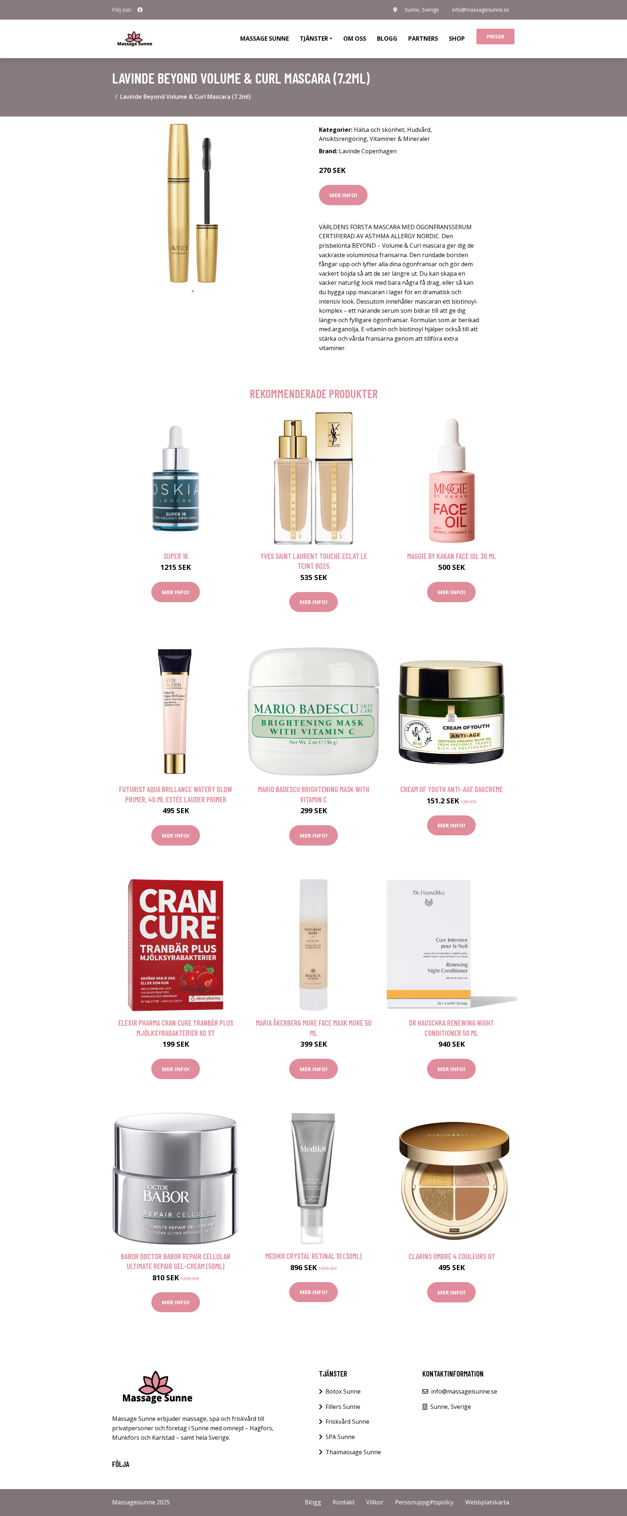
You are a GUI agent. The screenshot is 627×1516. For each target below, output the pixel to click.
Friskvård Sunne (347, 1422)
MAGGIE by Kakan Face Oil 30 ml (451, 555)
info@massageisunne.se (480, 9)
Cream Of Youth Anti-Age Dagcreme (451, 789)
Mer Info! (343, 195)
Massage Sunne (264, 38)
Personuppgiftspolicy (424, 1502)
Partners (423, 38)
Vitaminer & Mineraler (400, 139)
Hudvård (418, 130)
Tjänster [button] (314, 38)
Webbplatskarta (487, 1502)
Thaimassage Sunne (353, 1452)
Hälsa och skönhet (379, 130)
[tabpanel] (193, 203)
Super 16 (176, 555)
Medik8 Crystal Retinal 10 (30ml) (313, 1255)
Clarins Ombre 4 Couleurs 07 (452, 1256)
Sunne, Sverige (422, 9)
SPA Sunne (340, 1437)
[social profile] (140, 10)
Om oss (354, 38)
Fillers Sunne (342, 1407)
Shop (457, 38)
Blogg (387, 38)
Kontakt (344, 1502)
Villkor (375, 1502)
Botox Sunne (343, 1391)
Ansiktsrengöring (343, 139)
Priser (495, 36)
